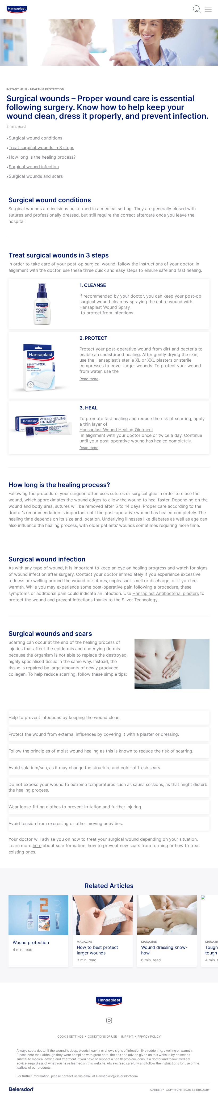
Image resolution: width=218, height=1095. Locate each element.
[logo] (16, 10)
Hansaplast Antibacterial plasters (165, 593)
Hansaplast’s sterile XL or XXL (125, 360)
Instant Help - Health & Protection (35, 89)
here (37, 845)
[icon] (109, 1020)
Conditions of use (102, 1036)
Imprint (127, 1036)
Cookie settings (70, 1036)
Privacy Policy (149, 1036)
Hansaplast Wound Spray (104, 307)
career (156, 1090)
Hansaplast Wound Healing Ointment (116, 429)
